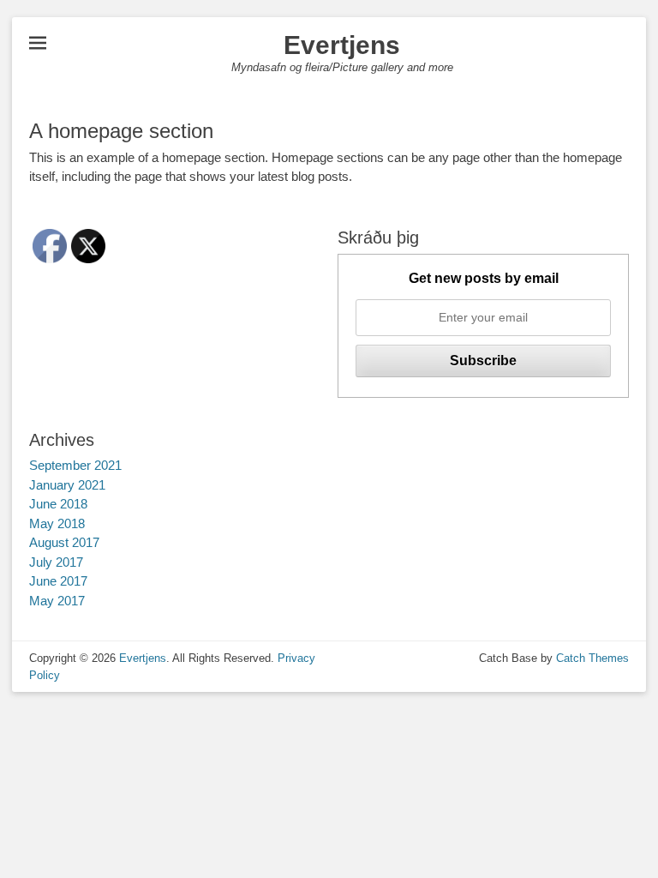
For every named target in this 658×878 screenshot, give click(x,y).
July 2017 (56, 562)
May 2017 (57, 600)
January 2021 (67, 485)
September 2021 (75, 465)
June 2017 (58, 581)
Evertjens (342, 45)
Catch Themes (592, 658)
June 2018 (58, 503)
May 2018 (57, 523)
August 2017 (64, 542)
